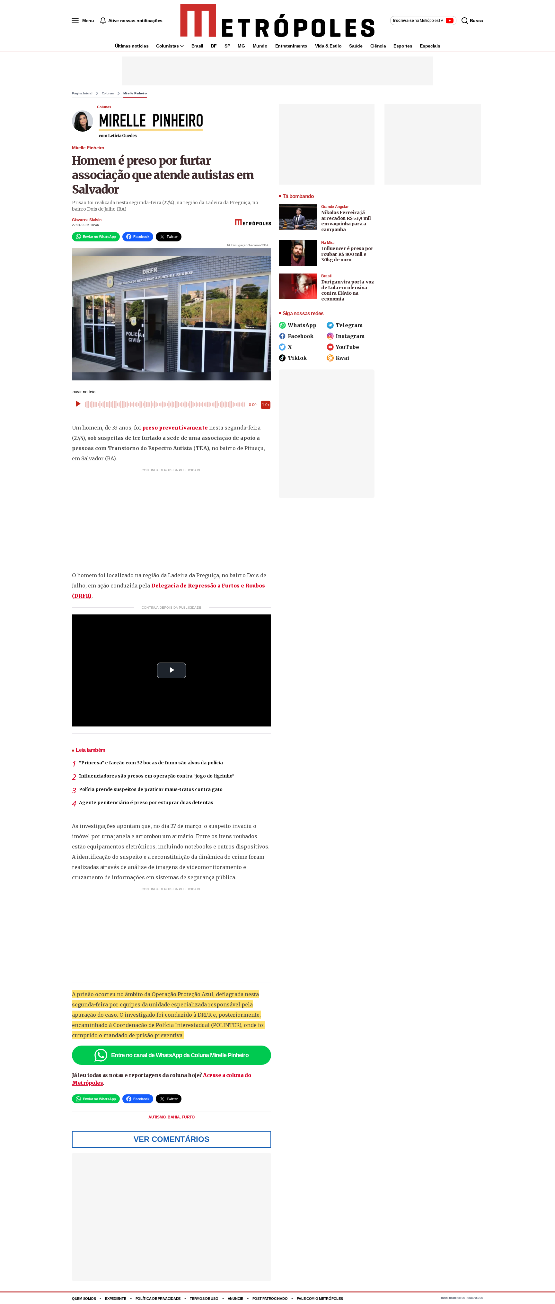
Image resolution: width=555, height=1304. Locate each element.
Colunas (108, 93)
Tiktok (297, 358)
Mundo (260, 45)
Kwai (342, 358)
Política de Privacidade (158, 1298)
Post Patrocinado (270, 1298)
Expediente (115, 1298)
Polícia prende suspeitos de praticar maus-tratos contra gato (151, 789)
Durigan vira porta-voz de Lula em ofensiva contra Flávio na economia (347, 290)
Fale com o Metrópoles (320, 1298)
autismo (157, 1117)
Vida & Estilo (328, 45)
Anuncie (235, 1298)
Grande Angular (334, 206)
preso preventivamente (175, 427)
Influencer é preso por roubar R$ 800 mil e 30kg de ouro (347, 254)
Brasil (197, 45)
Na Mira (328, 242)
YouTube (347, 347)
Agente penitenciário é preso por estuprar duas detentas (146, 802)
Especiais (430, 45)
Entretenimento (291, 45)
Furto (188, 1117)
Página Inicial (82, 93)
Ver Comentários (171, 1139)
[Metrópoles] (277, 20)
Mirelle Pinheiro (135, 93)
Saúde (355, 45)
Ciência (378, 45)
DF (214, 45)
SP (227, 45)
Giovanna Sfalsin (86, 220)
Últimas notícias (131, 45)
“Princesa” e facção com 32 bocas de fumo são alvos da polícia (151, 763)
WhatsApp (302, 325)
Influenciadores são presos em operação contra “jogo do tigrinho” (156, 776)
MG (241, 45)
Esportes (402, 45)
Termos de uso (204, 1298)
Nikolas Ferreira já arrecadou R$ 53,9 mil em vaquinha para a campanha (346, 221)
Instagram (350, 336)
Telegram (349, 325)
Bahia (174, 1117)
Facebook (300, 336)
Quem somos (84, 1298)
